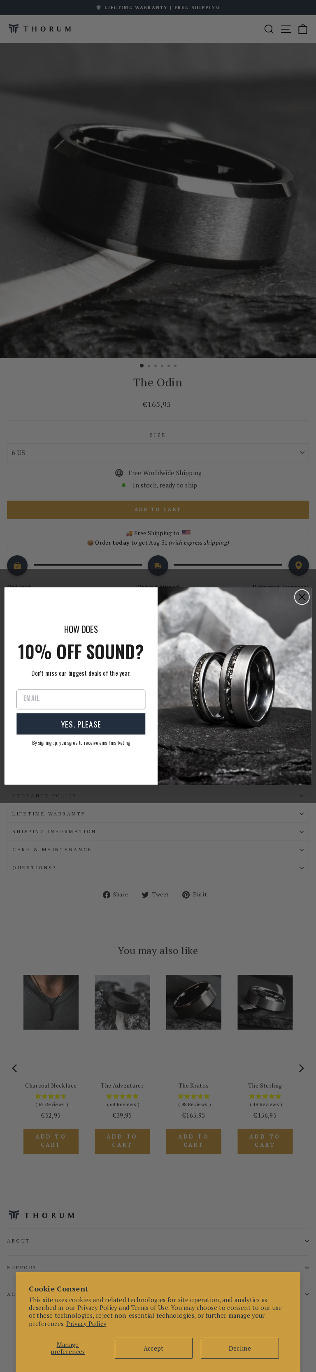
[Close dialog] (302, 597)
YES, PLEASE (81, 724)
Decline (240, 1348)
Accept (153, 1348)
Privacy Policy (86, 1324)
